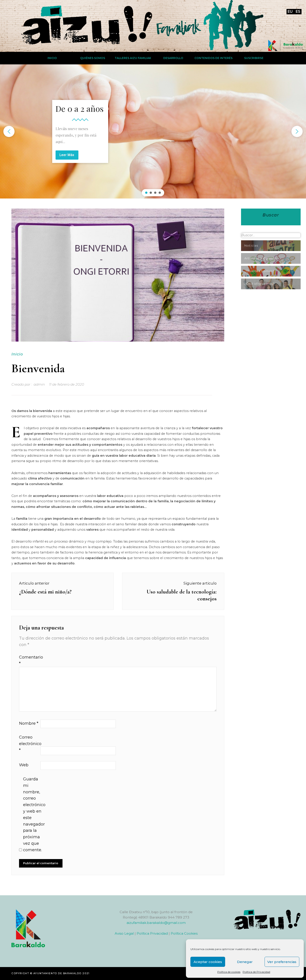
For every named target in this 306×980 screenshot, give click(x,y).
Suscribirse (253, 58)
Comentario (29, 660)
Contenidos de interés (213, 58)
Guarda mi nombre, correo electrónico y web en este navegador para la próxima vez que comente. (33, 814)
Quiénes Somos (92, 58)
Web (23, 764)
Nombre (28, 723)
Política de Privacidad (256, 972)
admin (39, 384)
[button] (9, 131)
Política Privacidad (152, 933)
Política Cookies (184, 933)
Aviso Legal (124, 933)
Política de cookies (228, 972)
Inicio (52, 58)
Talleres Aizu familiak (133, 58)
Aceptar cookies (208, 962)
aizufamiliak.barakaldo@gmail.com (156, 923)
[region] (153, 131)
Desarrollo (173, 58)
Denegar (245, 962)
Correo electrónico (29, 744)
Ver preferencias (281, 962)
